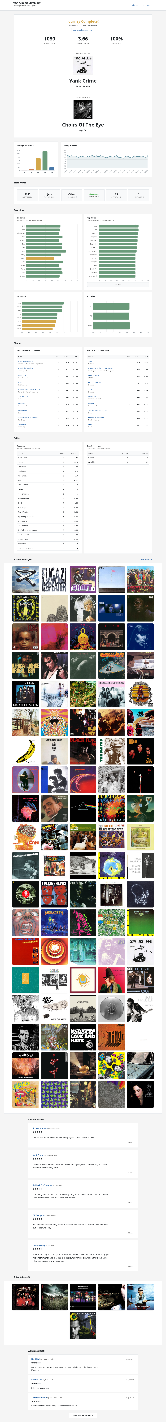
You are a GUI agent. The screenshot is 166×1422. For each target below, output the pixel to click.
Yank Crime (22, 403)
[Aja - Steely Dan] (140, 779)
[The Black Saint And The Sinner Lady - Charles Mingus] (54, 751)
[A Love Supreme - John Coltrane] (25, 865)
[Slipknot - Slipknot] (25, 1297)
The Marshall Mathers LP (98, 410)
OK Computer (39, 1215)
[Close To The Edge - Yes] (140, 922)
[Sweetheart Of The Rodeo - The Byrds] (25, 608)
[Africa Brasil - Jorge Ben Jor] (25, 665)
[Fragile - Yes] (111, 865)
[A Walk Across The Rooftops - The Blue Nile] (111, 894)
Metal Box (22, 375)
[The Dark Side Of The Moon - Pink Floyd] (83, 808)
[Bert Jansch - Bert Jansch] (54, 779)
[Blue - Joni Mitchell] (140, 636)
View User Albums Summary (83, 30)
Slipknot (91, 389)
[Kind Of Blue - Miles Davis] (83, 894)
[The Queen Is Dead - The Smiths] (83, 665)
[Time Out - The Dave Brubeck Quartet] (111, 837)
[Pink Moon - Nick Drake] (140, 808)
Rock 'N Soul (37, 1379)
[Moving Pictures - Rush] (111, 636)
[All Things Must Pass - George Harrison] (83, 1008)
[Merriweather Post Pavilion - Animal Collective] (54, 1094)
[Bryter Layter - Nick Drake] (25, 779)
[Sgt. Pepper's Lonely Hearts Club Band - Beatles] (140, 579)
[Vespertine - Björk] (111, 779)
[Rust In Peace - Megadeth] (54, 922)
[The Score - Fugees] (140, 751)
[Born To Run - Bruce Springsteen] (140, 1008)
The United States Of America (30, 389)
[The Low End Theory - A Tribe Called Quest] (83, 922)
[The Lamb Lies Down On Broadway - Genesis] (54, 980)
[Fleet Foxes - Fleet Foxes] (83, 694)
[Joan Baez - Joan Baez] (111, 951)
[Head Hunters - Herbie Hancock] (83, 636)
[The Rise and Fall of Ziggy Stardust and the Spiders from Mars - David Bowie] (83, 1094)
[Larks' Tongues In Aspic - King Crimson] (83, 980)
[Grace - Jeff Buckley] (54, 665)
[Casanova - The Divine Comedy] (140, 1297)
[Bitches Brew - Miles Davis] (140, 722)
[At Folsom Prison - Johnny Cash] (54, 808)
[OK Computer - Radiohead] (54, 694)
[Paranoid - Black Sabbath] (25, 808)
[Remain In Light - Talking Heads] (54, 894)
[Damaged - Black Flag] (83, 751)
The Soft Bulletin (39, 1397)
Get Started (146, 5)
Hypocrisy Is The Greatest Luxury (101, 368)
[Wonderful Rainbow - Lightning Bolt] (111, 1094)
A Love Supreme (40, 1128)
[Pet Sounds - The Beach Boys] (83, 837)
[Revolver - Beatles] (25, 1008)
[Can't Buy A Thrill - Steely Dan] (25, 1094)
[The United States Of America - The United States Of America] (25, 894)
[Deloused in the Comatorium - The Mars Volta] (83, 1065)
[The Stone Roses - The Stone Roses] (111, 922)
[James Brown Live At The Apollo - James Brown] (54, 865)
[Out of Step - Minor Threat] (54, 1008)
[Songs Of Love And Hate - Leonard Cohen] (83, 1037)
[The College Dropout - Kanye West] (140, 694)
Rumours (91, 403)
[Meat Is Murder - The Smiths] (111, 751)
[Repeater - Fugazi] (54, 579)
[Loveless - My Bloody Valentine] (54, 636)
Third (20, 382)
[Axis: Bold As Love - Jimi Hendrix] (54, 722)
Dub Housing (39, 1245)
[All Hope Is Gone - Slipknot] (54, 1297)
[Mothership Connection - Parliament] (111, 665)
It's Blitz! (35, 1359)
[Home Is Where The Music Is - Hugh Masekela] (140, 865)
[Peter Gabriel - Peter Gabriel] (140, 1065)
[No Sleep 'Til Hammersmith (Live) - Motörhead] (25, 1065)
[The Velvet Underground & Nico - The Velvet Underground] (25, 751)
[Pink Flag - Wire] (111, 579)
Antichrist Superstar (96, 417)
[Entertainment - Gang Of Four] (25, 951)
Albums (135, 5)
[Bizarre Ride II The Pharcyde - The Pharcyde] (54, 1037)
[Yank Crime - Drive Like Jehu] (140, 951)
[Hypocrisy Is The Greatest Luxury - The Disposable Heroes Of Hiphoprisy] (83, 1325)
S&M (90, 361)
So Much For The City (42, 1185)
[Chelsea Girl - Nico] (83, 608)
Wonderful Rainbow (25, 368)
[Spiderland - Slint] (83, 865)
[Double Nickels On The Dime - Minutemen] (140, 665)
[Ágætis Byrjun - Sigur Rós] (140, 894)
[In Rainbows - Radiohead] (111, 808)
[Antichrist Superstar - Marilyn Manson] (111, 1297)
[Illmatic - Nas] (25, 636)
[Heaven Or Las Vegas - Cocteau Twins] (83, 779)
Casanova (92, 396)
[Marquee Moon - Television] (25, 694)
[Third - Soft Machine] (111, 1037)
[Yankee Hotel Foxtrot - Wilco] (54, 608)
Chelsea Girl (23, 396)
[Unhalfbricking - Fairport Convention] (25, 722)
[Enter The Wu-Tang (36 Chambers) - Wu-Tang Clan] (83, 722)
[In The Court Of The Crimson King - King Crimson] (25, 922)
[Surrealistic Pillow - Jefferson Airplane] (111, 694)
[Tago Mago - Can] (25, 837)
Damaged (22, 424)
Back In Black (93, 375)
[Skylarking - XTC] (25, 980)
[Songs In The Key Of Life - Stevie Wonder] (54, 951)
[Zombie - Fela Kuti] (54, 837)
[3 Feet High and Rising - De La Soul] (111, 1065)
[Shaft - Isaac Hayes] (83, 579)
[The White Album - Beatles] (140, 1037)
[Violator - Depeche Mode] (54, 1065)
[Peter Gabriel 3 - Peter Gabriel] (25, 1037)
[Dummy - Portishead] (111, 608)
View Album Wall (146, 560)
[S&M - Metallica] (83, 1297)
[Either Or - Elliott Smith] (111, 722)
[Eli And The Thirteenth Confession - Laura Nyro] (140, 1094)
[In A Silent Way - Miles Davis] (140, 608)
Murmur (91, 424)
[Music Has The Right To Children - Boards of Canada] (83, 951)
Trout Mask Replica (25, 361)
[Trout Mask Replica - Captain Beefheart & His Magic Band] (111, 980)
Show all (118, 284)
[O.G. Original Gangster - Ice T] (140, 980)
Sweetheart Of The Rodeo (28, 417)
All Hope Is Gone (94, 382)
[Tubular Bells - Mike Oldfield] (25, 579)
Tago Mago (22, 410)
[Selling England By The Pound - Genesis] (140, 837)
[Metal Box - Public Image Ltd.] (111, 1008)
